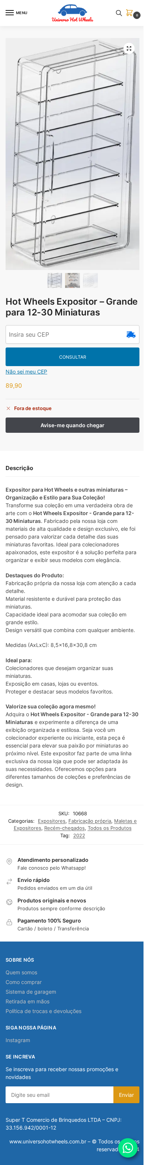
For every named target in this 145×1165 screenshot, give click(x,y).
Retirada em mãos (27, 1001)
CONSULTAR (72, 357)
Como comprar (24, 982)
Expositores (51, 821)
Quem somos (21, 972)
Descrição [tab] (19, 468)
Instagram (18, 1040)
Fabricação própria (89, 821)
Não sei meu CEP (26, 371)
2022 (79, 835)
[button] (130, 13)
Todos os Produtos (110, 828)
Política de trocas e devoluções (43, 1011)
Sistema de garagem (31, 991)
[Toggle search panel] (119, 13)
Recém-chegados (64, 828)
